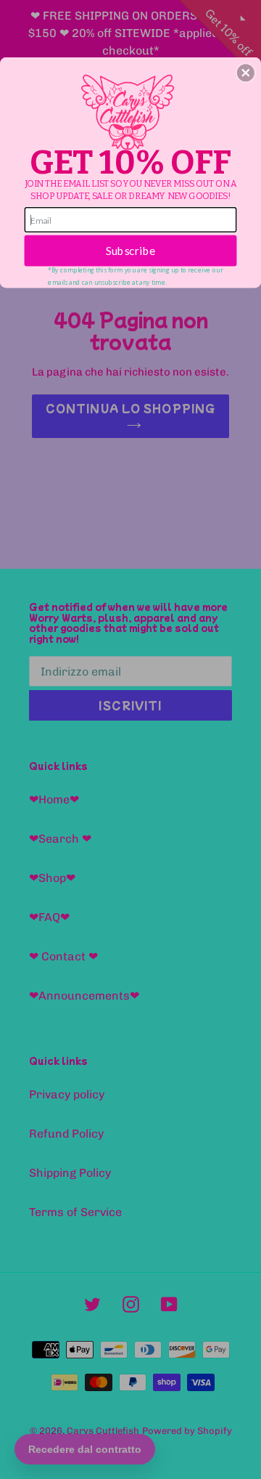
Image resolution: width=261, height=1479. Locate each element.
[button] (245, 72)
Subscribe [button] (131, 250)
